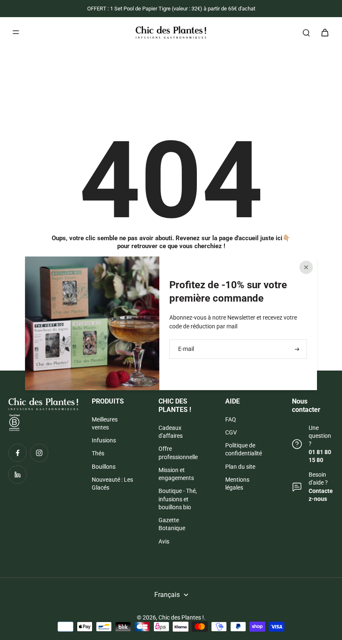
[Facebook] (17, 453)
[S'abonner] (296, 349)
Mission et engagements (176, 474)
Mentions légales (237, 483)
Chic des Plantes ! (181, 617)
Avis (163, 541)
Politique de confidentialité (243, 449)
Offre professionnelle (178, 452)
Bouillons (104, 466)
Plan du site (240, 466)
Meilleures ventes (105, 423)
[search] (306, 32)
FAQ (230, 419)
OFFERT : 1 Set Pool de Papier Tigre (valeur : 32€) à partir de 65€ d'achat (171, 8)
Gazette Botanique (171, 524)
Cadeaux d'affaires (170, 431)
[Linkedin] (17, 474)
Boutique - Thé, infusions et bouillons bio (177, 499)
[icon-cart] (324, 32)
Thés (98, 453)
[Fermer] (306, 267)
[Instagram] (39, 453)
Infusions (104, 440)
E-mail (186, 348)
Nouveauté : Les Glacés (112, 483)
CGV (231, 432)
